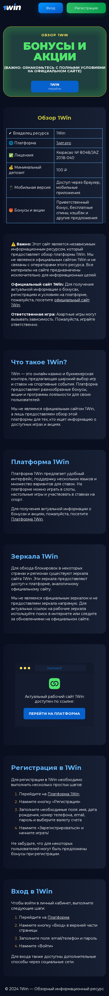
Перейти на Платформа (54, 713)
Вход (50, 8)
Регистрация (86, 8)
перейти (54, 86)
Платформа (58, 917)
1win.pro (63, 143)
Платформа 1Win (27, 519)
